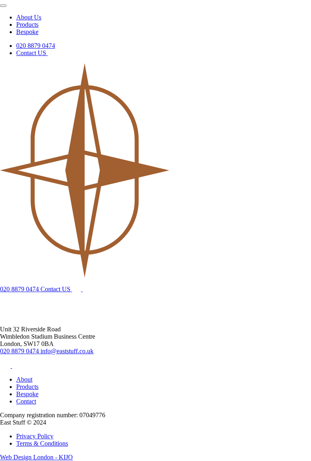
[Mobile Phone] (89, 289)
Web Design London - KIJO (36, 457)
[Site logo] (84, 275)
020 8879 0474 (35, 45)
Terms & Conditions (42, 443)
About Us (28, 17)
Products (27, 24)
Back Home (15, 314)
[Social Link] (6, 365)
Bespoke (27, 31)
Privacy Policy (34, 436)
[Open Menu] (3, 5)
